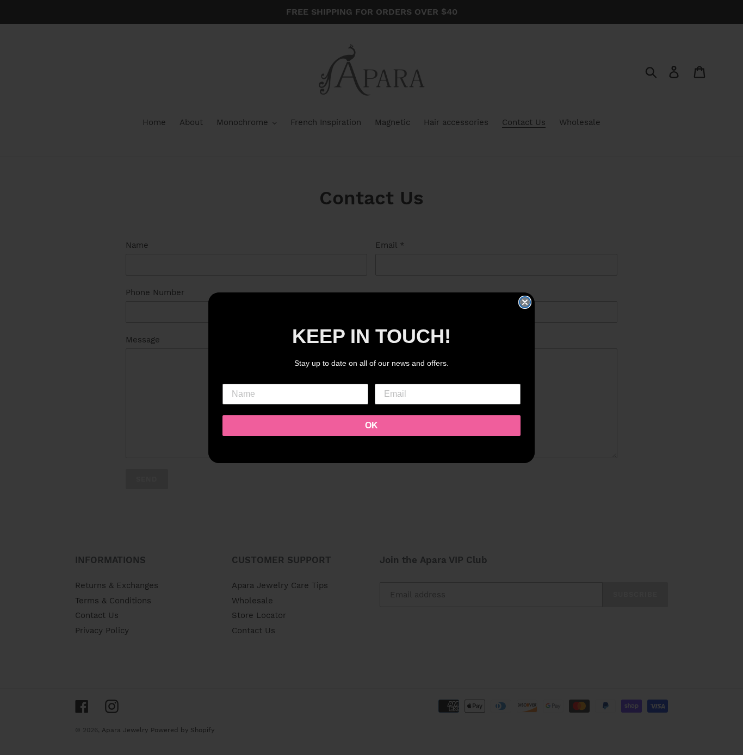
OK (371, 425)
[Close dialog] (524, 302)
